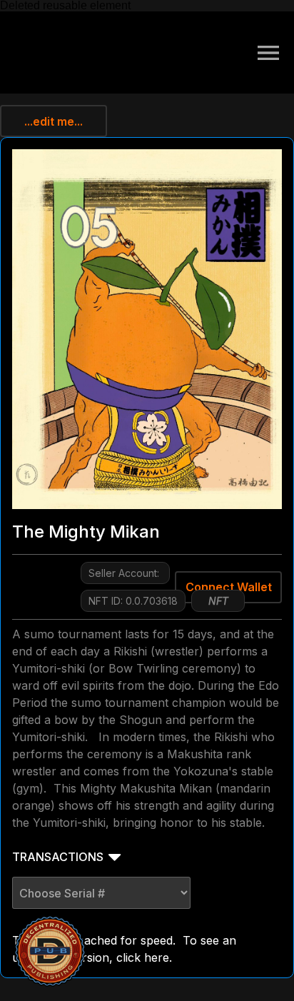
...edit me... (53, 121)
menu (268, 53)
